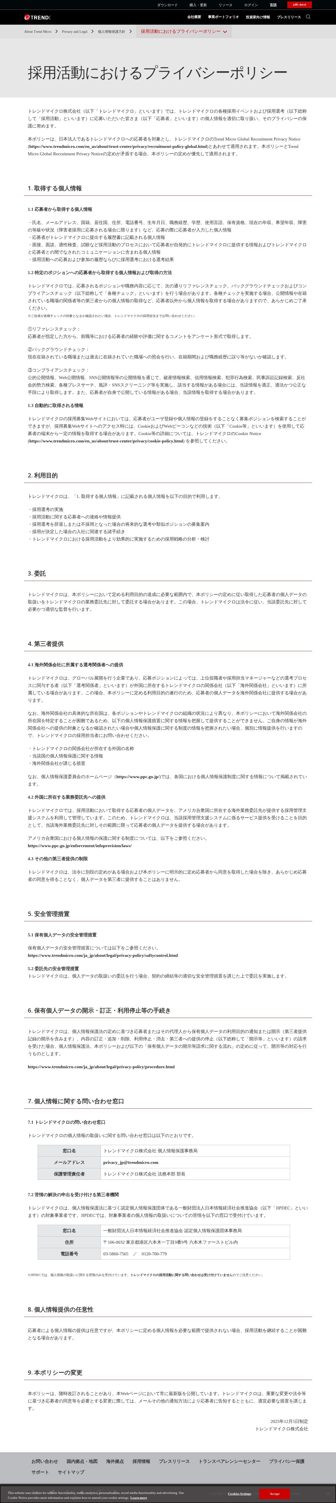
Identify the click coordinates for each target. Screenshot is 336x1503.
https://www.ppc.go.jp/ (137, 776)
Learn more (138, 1498)
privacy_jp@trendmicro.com (130, 1162)
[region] (168, 1494)
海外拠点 (115, 1461)
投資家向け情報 (258, 17)
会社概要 (194, 17)
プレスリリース (289, 17)
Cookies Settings (239, 1494)
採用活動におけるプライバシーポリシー (181, 31)
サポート (40, 1472)
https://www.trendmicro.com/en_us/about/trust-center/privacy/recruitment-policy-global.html (118, 146)
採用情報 (141, 1461)
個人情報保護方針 (112, 32)
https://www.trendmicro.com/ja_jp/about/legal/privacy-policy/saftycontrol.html (103, 955)
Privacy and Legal (75, 32)
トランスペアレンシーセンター (229, 1461)
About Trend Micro (38, 32)
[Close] (328, 1493)
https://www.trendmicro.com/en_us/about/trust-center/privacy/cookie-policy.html (106, 440)
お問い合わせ (44, 1461)
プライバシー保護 (287, 1461)
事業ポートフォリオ (223, 17)
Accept (274, 1494)
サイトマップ (71, 1472)
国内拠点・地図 (82, 1461)
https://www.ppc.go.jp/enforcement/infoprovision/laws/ (80, 845)
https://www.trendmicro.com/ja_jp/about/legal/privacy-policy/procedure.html (101, 1066)
